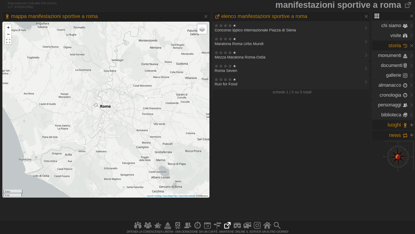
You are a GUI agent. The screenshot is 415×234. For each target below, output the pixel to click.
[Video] (247, 229)
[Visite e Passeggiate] (138, 229)
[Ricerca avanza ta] (277, 229)
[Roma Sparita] (178, 229)
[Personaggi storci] (188, 229)
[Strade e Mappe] (217, 229)
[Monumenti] (168, 229)
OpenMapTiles (170, 196)
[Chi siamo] (148, 229)
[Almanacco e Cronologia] (198, 229)
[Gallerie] (257, 229)
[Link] (227, 229)
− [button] (8, 34)
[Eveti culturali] (207, 229)
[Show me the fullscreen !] (8, 41)
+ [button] (8, 27)
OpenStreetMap (187, 196)
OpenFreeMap (154, 196)
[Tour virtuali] (237, 229)
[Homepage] (267, 229)
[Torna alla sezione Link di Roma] (408, 5)
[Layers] (202, 29)
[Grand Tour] (158, 229)
